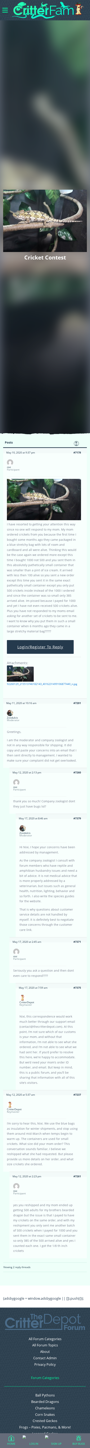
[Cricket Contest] (44, 519)
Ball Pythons (45, 1395)
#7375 (77, 988)
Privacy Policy (45, 1364)
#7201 (77, 703)
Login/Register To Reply (40, 646)
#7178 (77, 452)
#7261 (77, 1176)
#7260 (77, 772)
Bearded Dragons (45, 1402)
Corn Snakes (45, 1414)
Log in (33, 1444)
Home (11, 1444)
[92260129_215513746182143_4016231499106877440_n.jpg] (20, 674)
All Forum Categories (45, 1339)
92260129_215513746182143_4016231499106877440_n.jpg (42, 684)
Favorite (76, 443)
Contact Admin (45, 1358)
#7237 (77, 1094)
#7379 (77, 818)
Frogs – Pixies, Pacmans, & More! (45, 1427)
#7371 (77, 942)
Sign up (56, 1444)
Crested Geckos (45, 1421)
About (45, 1352)
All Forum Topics (45, 1345)
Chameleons (45, 1408)
